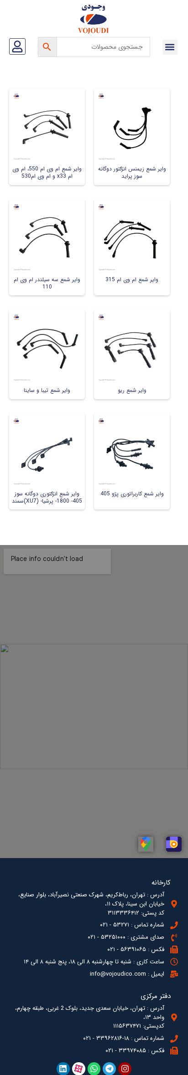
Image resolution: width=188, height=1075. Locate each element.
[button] (170, 47)
